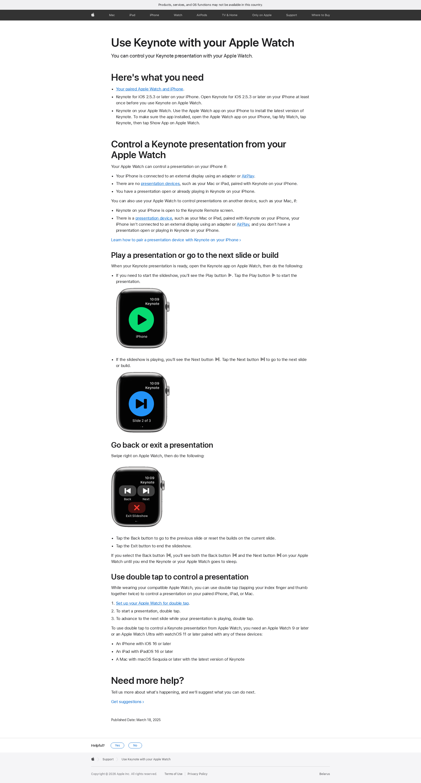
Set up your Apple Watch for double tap (152, 603)
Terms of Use (173, 774)
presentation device (153, 218)
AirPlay (248, 176)
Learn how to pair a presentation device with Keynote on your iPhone (175, 239)
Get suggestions (126, 701)
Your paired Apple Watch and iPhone (149, 89)
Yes (117, 745)
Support (108, 759)
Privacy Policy (198, 774)
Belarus (324, 774)
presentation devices (160, 183)
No (135, 745)
